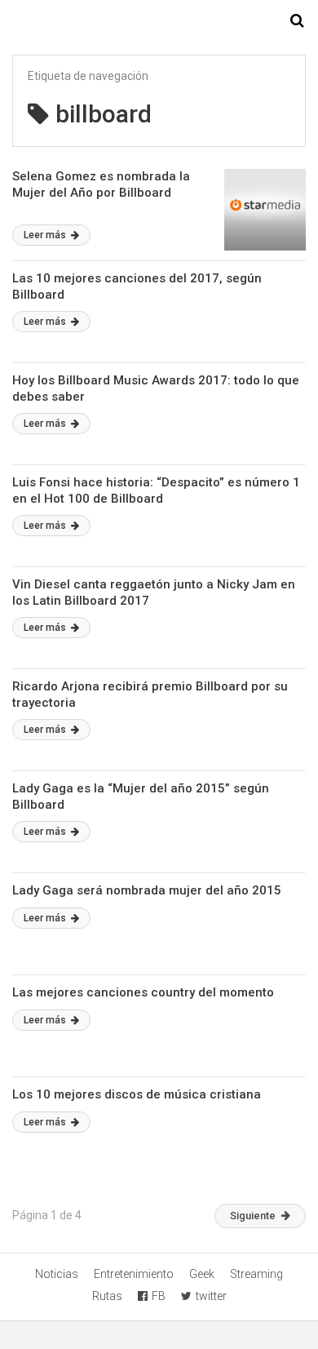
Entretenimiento (134, 1273)
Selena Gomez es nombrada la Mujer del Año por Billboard (101, 184)
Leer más (46, 235)
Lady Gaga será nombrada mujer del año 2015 (146, 890)
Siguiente (253, 1215)
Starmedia (159, 21)
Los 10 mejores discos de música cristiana (136, 1094)
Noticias (56, 1273)
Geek (201, 1273)
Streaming (256, 1273)
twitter (211, 1295)
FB (159, 1295)
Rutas (107, 1295)
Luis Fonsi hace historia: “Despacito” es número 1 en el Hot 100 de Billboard (156, 490)
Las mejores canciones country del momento (143, 992)
